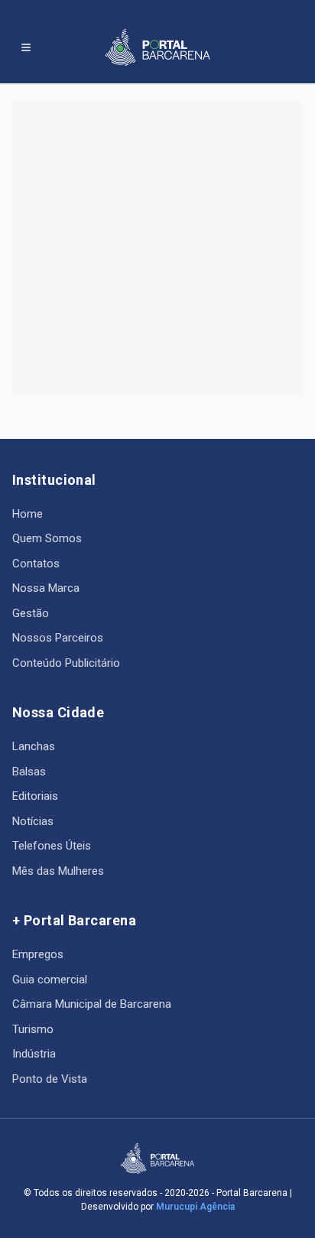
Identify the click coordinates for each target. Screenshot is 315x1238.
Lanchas (33, 746)
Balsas (29, 771)
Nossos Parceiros (57, 638)
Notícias (33, 821)
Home (27, 514)
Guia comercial (49, 979)
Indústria (34, 1054)
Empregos (37, 954)
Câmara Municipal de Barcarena (91, 1004)
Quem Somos (47, 538)
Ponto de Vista (49, 1079)
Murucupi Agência (195, 1206)
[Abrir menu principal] (26, 47)
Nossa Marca (46, 588)
